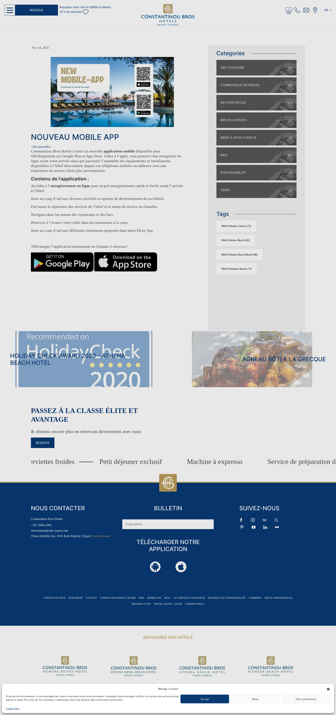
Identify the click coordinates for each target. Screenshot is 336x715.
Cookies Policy (13, 708)
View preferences (305, 699)
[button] (328, 689)
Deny (255, 699)
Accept (204, 699)
